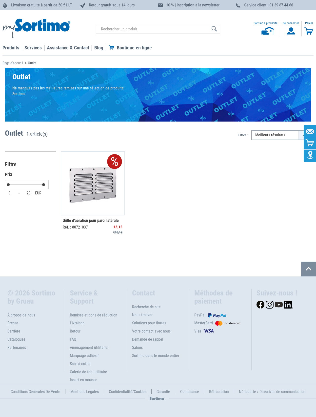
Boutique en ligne (134, 48)
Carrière (13, 331)
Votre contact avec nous (151, 331)
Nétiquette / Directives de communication (272, 391)
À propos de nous (21, 315)
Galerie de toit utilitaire (88, 372)
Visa (197, 331)
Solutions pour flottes (149, 323)
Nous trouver (142, 315)
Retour (75, 331)
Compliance (189, 391)
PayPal (199, 315)
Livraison (77, 323)
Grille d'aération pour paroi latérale (91, 220)
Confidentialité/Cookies (127, 391)
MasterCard (203, 323)
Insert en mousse (83, 379)
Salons (137, 347)
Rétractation (219, 391)
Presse (12, 323)
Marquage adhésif (84, 355)
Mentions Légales (84, 391)
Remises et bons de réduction (93, 315)
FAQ (73, 339)
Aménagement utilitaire (89, 347)
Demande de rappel (147, 339)
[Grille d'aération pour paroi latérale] (93, 183)
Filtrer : (243, 135)
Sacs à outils (80, 363)
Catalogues (16, 339)
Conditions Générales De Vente (35, 391)
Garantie (163, 391)
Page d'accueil (12, 63)
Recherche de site (146, 307)
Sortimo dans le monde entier (155, 355)
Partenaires (16, 347)
